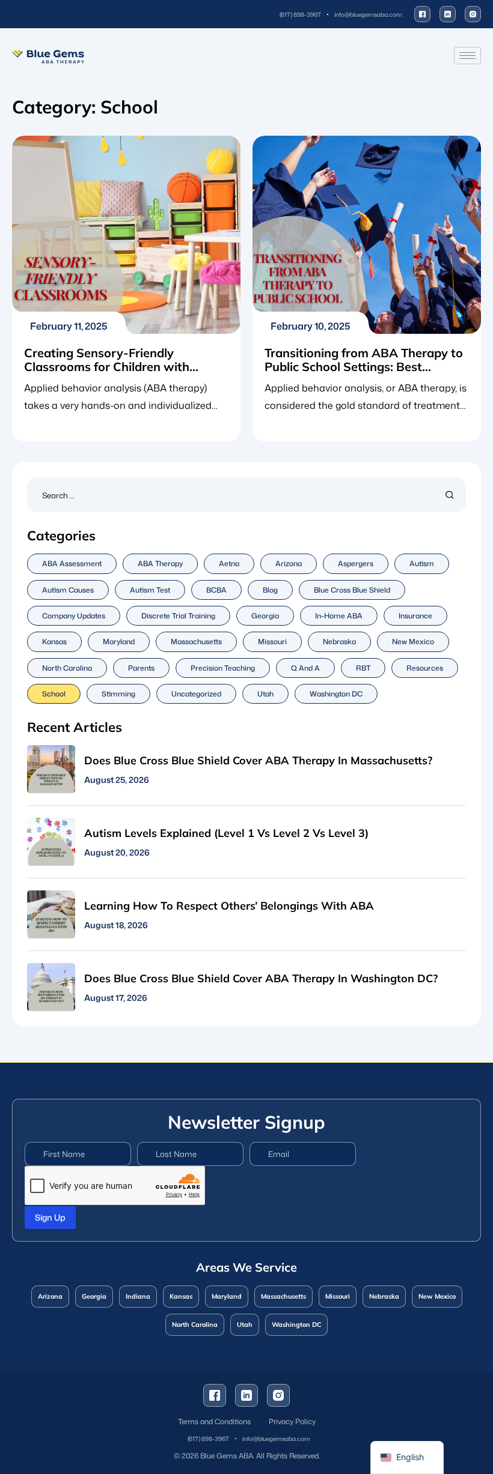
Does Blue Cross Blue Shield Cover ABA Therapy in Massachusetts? (258, 760)
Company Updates (73, 616)
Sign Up (50, 1217)
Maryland (119, 641)
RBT (363, 668)
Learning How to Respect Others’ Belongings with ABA (229, 906)
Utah (265, 694)
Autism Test (150, 590)
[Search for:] (246, 494)
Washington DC (336, 694)
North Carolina (67, 668)
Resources (424, 668)
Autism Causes (68, 590)
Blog (270, 590)
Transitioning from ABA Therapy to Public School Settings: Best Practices (364, 366)
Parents (141, 668)
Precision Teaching (223, 668)
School (54, 694)
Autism (421, 563)
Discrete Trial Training (178, 616)
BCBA (216, 590)
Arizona (288, 563)
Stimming (118, 694)
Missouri (272, 641)
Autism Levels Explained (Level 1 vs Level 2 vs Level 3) (226, 833)
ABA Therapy (160, 563)
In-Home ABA (339, 616)
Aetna (229, 563)
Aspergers (355, 563)
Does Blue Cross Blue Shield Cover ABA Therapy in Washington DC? (261, 978)
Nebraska (339, 641)
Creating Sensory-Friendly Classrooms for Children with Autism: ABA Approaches (106, 366)
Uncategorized (196, 694)
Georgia (265, 616)
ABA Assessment (72, 563)
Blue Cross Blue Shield (352, 590)
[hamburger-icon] (467, 55)
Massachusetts (196, 641)
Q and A (305, 668)
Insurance (415, 616)
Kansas (54, 641)
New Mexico (413, 641)
